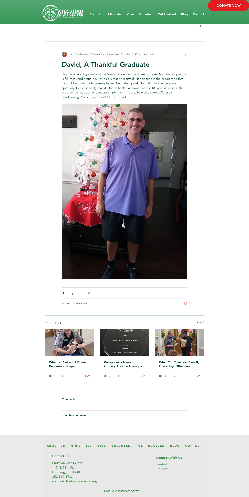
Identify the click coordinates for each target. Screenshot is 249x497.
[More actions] (185, 54)
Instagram (163, 468)
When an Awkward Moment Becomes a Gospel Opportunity (69, 364)
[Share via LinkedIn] (80, 293)
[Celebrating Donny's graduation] (179, 342)
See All (200, 322)
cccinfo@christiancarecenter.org (74, 481)
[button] (96, 14)
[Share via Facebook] (63, 293)
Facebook (163, 464)
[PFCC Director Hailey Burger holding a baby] (69, 342)
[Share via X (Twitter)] (71, 293)
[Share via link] (88, 293)
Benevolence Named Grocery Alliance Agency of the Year (123, 364)
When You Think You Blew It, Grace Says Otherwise (179, 364)
